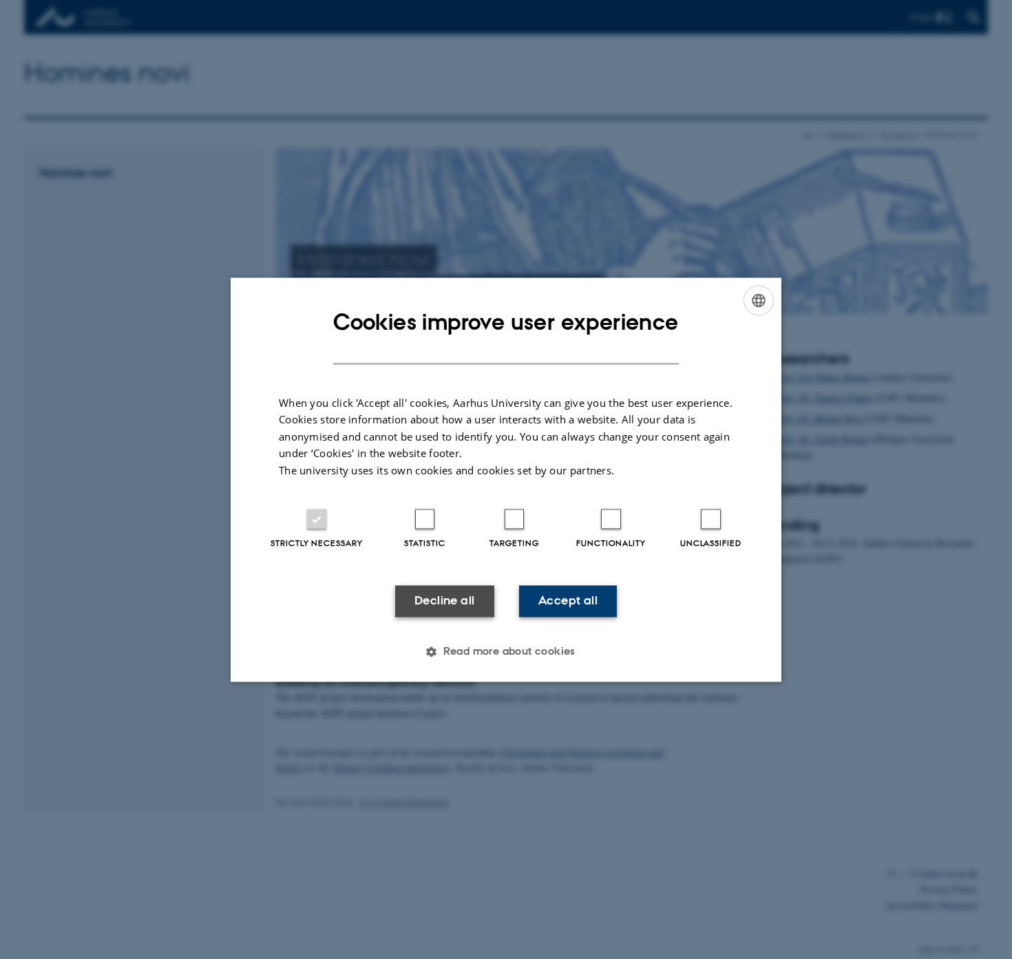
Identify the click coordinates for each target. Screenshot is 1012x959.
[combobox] (759, 300)
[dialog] (506, 479)
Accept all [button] (568, 601)
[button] (506, 651)
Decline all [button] (444, 601)
